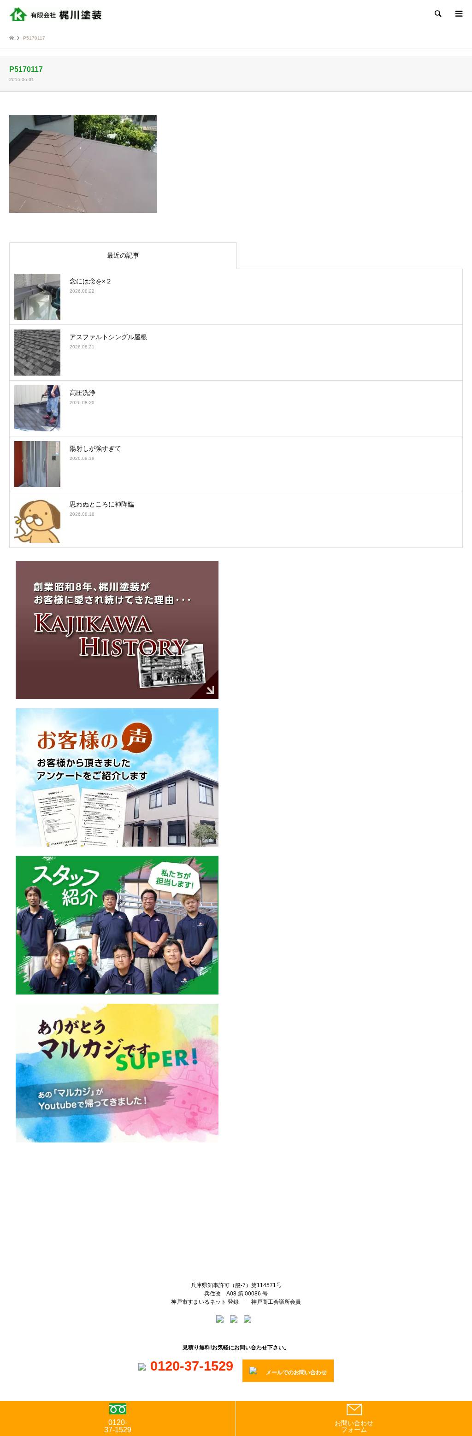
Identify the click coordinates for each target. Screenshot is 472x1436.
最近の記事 (123, 255)
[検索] (437, 14)
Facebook (244, 1185)
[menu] (458, 14)
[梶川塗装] (55, 14)
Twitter (228, 1185)
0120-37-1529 (117, 1426)
